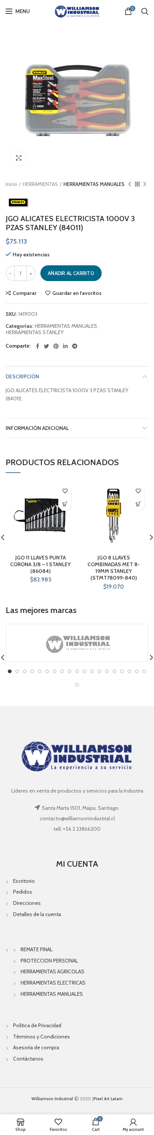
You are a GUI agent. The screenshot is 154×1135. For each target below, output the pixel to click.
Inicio (11, 184)
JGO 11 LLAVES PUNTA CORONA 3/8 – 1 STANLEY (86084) (40, 564)
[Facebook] (37, 346)
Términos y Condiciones (41, 1036)
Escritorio (24, 881)
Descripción (22, 376)
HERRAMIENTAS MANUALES (94, 184)
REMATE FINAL (37, 949)
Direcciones (27, 903)
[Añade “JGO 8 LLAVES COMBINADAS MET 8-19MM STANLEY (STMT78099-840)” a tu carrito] (138, 504)
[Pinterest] (56, 346)
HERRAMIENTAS (40, 184)
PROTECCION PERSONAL (49, 960)
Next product (144, 184)
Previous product (129, 184)
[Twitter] (46, 346)
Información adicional (37, 428)
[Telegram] (75, 346)
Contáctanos (28, 1058)
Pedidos (22, 891)
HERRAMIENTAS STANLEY (35, 332)
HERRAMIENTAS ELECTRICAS (53, 982)
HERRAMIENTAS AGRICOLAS (52, 971)
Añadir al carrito (71, 273)
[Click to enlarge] (18, 157)
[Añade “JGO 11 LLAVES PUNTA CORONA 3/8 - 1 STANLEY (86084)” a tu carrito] (64, 504)
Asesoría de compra (36, 1047)
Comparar (25, 293)
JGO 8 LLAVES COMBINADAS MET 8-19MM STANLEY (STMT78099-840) (113, 568)
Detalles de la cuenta (37, 914)
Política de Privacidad (37, 1025)
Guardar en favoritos (77, 293)
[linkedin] (65, 346)
